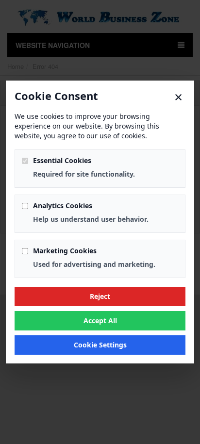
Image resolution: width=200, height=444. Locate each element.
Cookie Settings (100, 344)
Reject (100, 296)
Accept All (100, 320)
